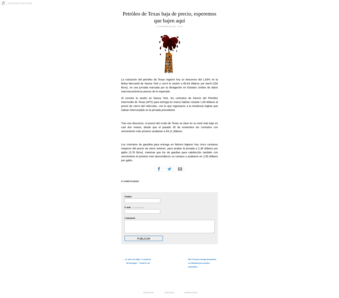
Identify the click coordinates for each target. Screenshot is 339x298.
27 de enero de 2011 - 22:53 (169, 26)
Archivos (169, 293)
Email (180, 169)
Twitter (169, 169)
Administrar (190, 293)
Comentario (129, 218)
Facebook (159, 169)
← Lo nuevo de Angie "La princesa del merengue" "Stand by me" (137, 261)
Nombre (128, 196)
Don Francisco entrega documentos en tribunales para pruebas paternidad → (202, 263)
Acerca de (148, 293)
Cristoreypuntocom (20, 3)
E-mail (134, 207)
